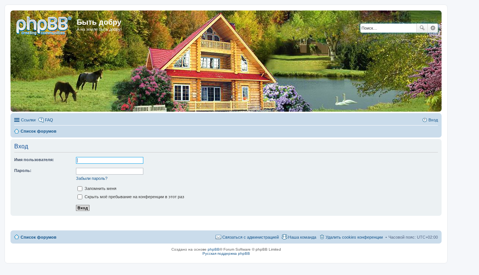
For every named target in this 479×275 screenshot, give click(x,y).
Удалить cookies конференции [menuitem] (354, 237)
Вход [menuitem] (433, 120)
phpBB (214, 249)
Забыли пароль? (91, 178)
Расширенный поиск (433, 28)
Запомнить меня (99, 188)
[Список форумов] (44, 24)
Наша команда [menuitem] (302, 237)
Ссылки (28, 120)
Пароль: (22, 170)
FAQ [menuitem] (49, 120)
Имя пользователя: (34, 159)
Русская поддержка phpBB (226, 253)
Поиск (422, 28)
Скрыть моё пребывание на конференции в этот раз (133, 196)
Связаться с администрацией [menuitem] (250, 237)
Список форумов (39, 237)
